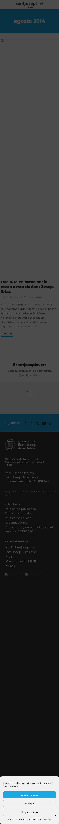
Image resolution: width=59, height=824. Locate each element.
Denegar (29, 803)
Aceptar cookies (29, 795)
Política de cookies (16, 819)
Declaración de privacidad (39, 819)
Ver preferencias (29, 812)
